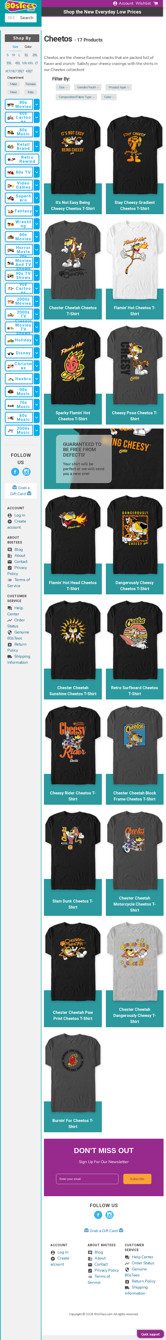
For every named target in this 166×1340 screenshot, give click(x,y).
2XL (35, 55)
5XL (24, 63)
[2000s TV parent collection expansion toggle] (36, 314)
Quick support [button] (150, 1334)
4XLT (29, 71)
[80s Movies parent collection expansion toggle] (36, 104)
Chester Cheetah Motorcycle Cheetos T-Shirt (135, 904)
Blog (18, 549)
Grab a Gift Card (104, 1231)
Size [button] (15, 47)
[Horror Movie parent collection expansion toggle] (36, 249)
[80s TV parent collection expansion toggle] (36, 172)
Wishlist (143, 3)
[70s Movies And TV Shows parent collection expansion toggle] (36, 262)
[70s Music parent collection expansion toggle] (36, 404)
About (19, 555)
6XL (30, 63)
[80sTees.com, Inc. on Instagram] (26, 472)
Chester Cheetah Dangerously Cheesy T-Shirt (134, 1015)
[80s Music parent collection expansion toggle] (36, 131)
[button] (63, 87)
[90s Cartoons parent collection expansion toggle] (36, 288)
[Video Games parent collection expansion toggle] (36, 185)
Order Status (143, 1263)
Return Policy (143, 1281)
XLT (7, 71)
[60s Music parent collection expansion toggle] (36, 417)
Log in (19, 515)
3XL (9, 63)
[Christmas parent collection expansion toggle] (36, 365)
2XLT (13, 71)
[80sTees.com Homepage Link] (21, 11)
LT (36, 63)
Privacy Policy (107, 1270)
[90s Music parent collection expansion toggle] (36, 391)
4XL (18, 63)
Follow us (21, 458)
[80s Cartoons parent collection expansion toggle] (36, 117)
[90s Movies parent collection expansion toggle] (36, 236)
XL (26, 55)
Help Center (142, 1257)
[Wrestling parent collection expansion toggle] (36, 223)
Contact (21, 561)
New (13, 92)
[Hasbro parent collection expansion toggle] (36, 378)
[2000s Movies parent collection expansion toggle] (36, 301)
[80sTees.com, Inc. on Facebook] (15, 472)
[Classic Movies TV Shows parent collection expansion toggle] (36, 327)
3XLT (21, 71)
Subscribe (137, 1179)
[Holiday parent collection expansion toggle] (36, 339)
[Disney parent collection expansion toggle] (36, 352)
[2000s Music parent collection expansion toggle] (36, 430)
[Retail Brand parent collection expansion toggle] (36, 146)
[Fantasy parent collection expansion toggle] (36, 210)
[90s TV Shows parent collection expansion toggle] (36, 275)
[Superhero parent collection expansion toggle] (36, 198)
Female (31, 84)
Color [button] (28, 47)
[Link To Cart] (155, 3)
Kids (30, 92)
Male (13, 84)
